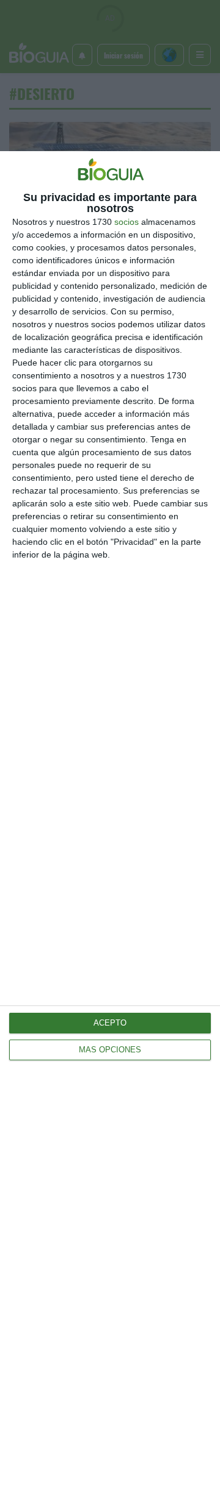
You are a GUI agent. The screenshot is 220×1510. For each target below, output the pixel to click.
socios (126, 222)
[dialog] (110, 830)
